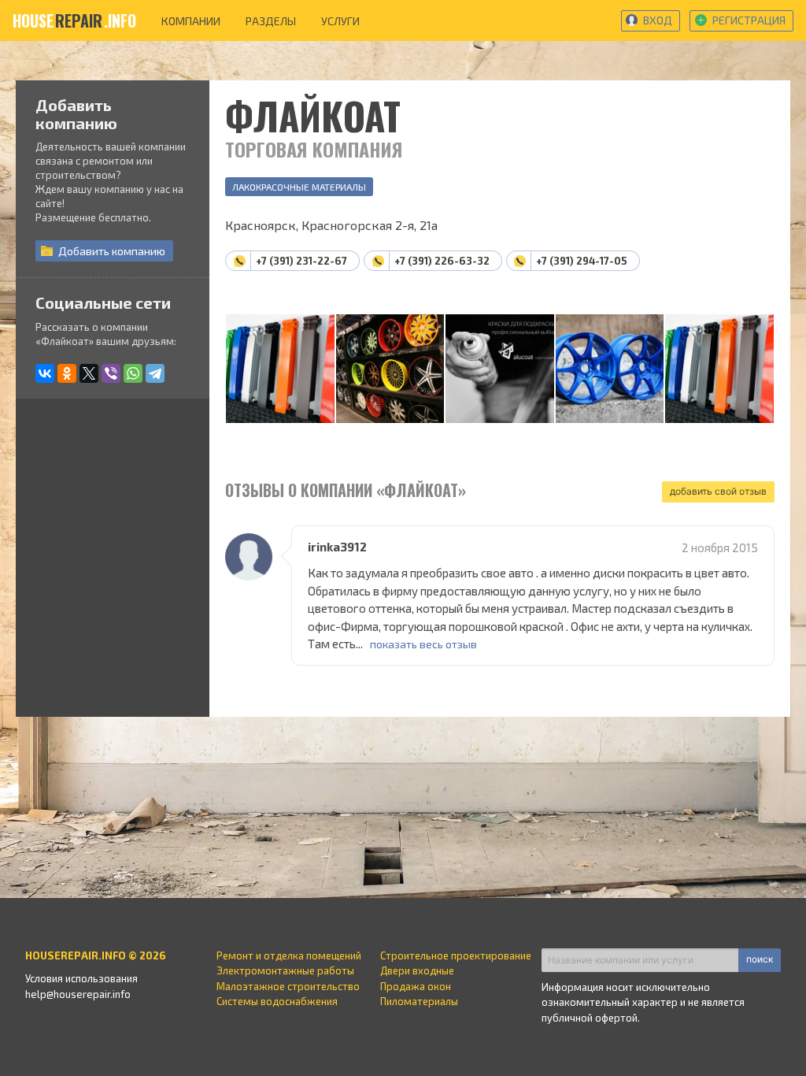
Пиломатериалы (419, 1001)
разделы (271, 21)
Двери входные (417, 970)
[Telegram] (155, 373)
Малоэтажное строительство (288, 986)
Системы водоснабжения (277, 1001)
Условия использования (81, 978)
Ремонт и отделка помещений (288, 955)
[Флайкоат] (280, 369)
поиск (759, 959)
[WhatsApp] (133, 373)
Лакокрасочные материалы (299, 186)
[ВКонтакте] (44, 373)
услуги (340, 21)
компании (190, 21)
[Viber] (111, 373)
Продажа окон (415, 986)
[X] (88, 373)
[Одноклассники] (66, 373)
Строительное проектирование (455, 955)
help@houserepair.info (78, 994)
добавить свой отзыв (718, 491)
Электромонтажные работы (285, 970)
